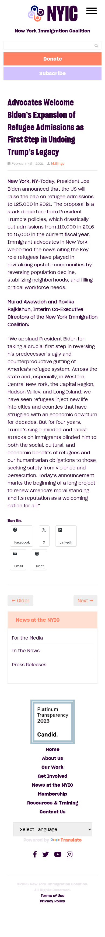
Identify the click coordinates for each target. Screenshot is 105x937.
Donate (52, 58)
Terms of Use (52, 895)
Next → (85, 601)
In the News (26, 650)
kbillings (57, 163)
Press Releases (29, 664)
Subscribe (52, 73)
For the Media (27, 638)
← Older (20, 601)
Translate (71, 840)
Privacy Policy (52, 901)
